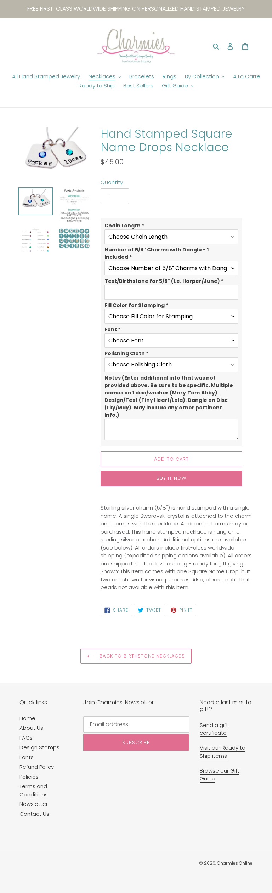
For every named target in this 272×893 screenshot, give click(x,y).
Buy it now (171, 478)
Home (27, 718)
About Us (31, 728)
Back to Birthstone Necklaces (141, 656)
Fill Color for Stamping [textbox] (136, 305)
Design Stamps (39, 747)
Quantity (112, 182)
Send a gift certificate (214, 729)
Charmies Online (235, 863)
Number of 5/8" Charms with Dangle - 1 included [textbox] (156, 253)
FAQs (26, 737)
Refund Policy (36, 766)
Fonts (26, 757)
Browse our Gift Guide (219, 775)
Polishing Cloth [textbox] (126, 353)
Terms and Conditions (33, 790)
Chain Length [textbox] (124, 225)
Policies (29, 776)
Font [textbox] (112, 329)
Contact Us (34, 814)
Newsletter (33, 804)
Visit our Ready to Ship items (222, 752)
